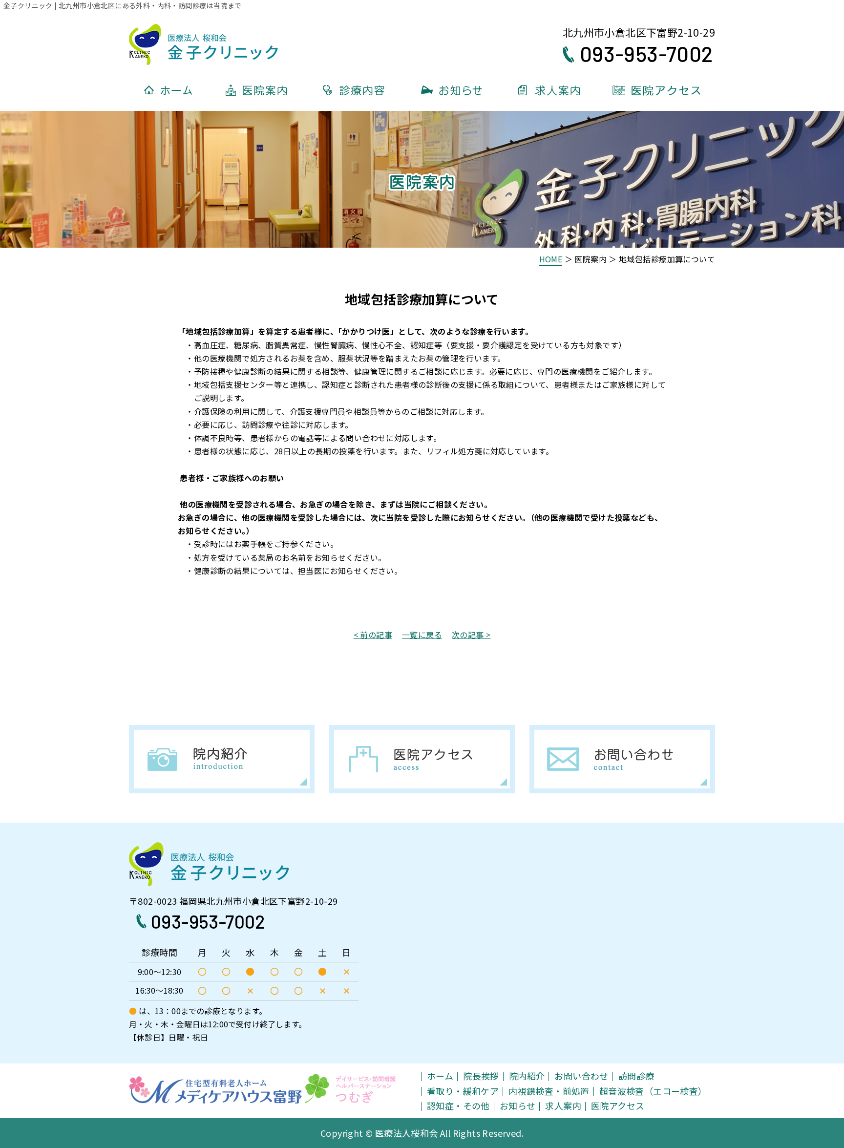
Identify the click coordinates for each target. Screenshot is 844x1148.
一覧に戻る (422, 634)
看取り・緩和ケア (463, 1090)
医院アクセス (617, 1105)
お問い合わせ (581, 1075)
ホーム (440, 1075)
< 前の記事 (373, 634)
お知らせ (518, 1105)
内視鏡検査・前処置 (549, 1090)
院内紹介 (527, 1075)
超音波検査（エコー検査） (653, 1090)
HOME (551, 259)
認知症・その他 (458, 1105)
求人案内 (563, 1105)
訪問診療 (636, 1075)
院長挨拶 (481, 1075)
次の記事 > (471, 634)
